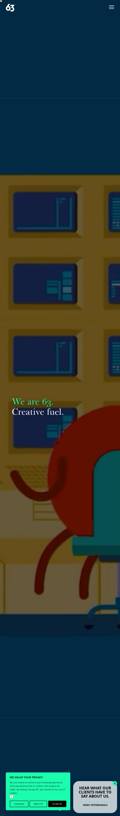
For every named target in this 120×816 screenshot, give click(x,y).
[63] (10, 8)
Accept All (57, 803)
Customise (19, 803)
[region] (38, 791)
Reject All (38, 803)
